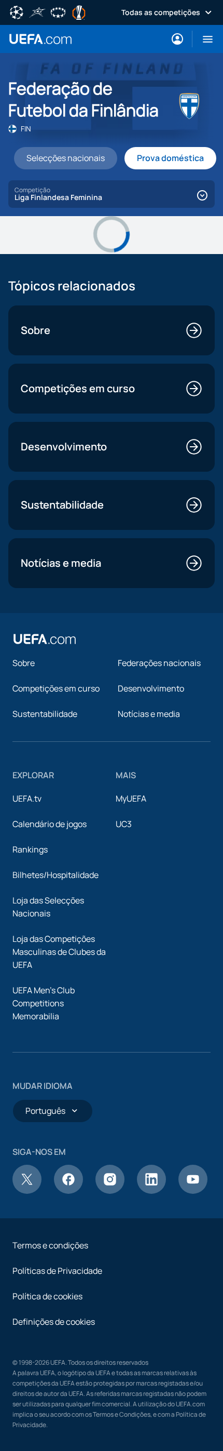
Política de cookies (47, 1296)
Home (40, 39)
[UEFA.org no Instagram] (109, 1190)
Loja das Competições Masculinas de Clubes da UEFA (59, 951)
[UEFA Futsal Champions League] (37, 11)
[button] (203, 39)
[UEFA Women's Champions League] (58, 11)
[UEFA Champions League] (16, 11)
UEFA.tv (26, 798)
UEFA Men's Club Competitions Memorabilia (43, 1003)
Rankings (30, 849)
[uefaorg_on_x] (26, 1190)
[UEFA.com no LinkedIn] (151, 1190)
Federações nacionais (159, 663)
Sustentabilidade (44, 714)
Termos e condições (50, 1245)
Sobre (23, 663)
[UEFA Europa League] (79, 11)
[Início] (44, 639)
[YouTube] (192, 1190)
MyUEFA (131, 798)
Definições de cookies (53, 1321)
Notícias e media (149, 714)
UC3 (124, 824)
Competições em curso (56, 688)
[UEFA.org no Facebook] (68, 1190)
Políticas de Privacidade (57, 1270)
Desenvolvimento (151, 688)
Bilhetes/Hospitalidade (55, 875)
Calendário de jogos (49, 824)
